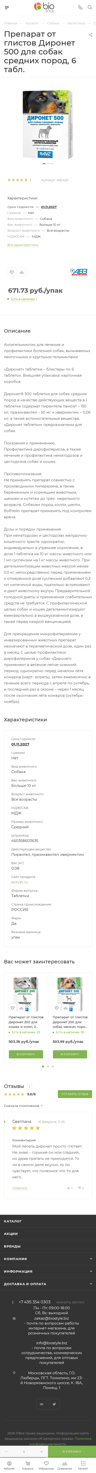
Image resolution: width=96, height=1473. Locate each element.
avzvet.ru (19, 882)
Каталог (13, 1221)
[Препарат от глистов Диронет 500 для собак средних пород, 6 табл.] (48, 124)
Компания (15, 1259)
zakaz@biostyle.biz (51, 1318)
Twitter (54, 1404)
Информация (18, 1271)
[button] (43, 1066)
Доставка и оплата (25, 1284)
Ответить (19, 1188)
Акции (11, 1234)
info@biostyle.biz (51, 1343)
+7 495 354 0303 (34, 1302)
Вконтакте (41, 1404)
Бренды (12, 1246)
